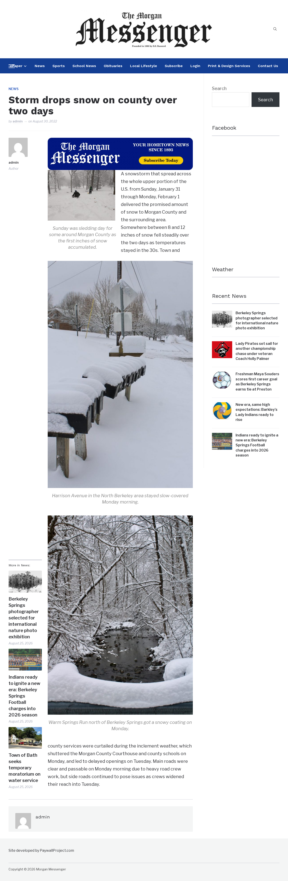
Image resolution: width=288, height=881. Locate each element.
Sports (58, 66)
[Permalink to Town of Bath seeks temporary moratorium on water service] (25, 738)
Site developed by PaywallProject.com (41, 850)
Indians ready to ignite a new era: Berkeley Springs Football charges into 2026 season (24, 696)
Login (195, 66)
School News (84, 66)
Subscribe (174, 66)
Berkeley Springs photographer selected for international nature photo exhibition (24, 617)
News (40, 66)
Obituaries (113, 66)
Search (219, 88)
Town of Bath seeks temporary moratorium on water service (24, 767)
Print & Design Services (229, 66)
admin (18, 121)
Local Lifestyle (143, 66)
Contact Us (268, 66)
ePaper (16, 66)
